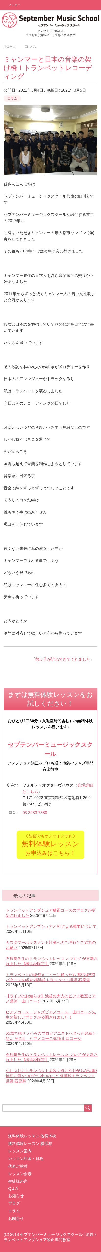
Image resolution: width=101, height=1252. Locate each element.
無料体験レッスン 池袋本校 (32, 1136)
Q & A (13, 1189)
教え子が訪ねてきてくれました (62, 659)
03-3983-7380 (35, 813)
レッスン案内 (20, 1151)
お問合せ (16, 1218)
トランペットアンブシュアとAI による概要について (51, 926)
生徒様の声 (18, 1181)
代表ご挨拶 (18, 1166)
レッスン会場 (20, 1174)
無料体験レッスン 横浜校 (30, 1143)
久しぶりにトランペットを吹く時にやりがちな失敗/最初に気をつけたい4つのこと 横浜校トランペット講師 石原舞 (51, 1076)
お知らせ (16, 1196)
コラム (12, 98)
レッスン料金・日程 (25, 1159)
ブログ (14, 1203)
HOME (9, 46)
